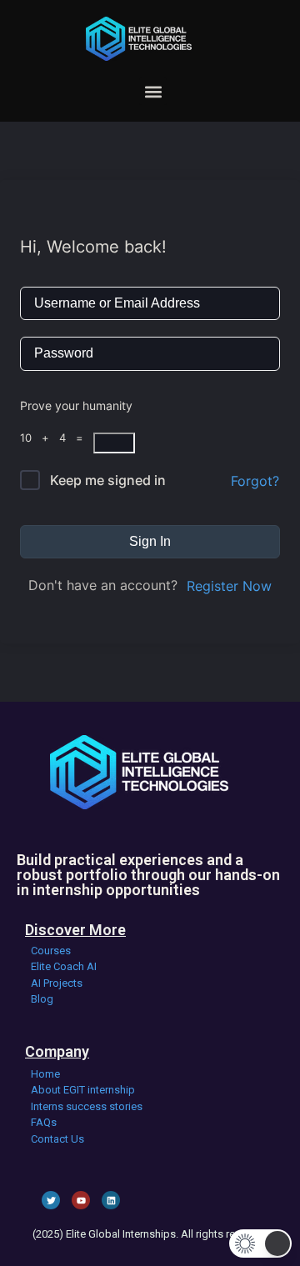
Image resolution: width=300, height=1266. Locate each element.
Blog (42, 999)
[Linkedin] (111, 1200)
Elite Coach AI (64, 966)
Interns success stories (86, 1106)
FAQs (44, 1122)
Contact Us (57, 1139)
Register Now (229, 586)
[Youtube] (81, 1200)
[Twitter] (51, 1200)
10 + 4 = (56, 437)
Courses (51, 950)
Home (45, 1074)
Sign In (150, 541)
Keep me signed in (108, 480)
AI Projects (56, 983)
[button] (153, 91)
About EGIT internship (83, 1089)
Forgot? (255, 481)
